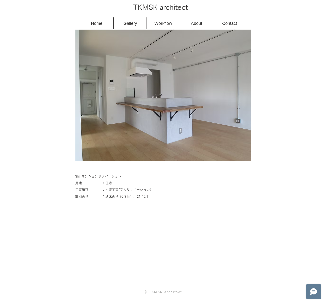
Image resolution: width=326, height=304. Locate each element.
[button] (163, 95)
